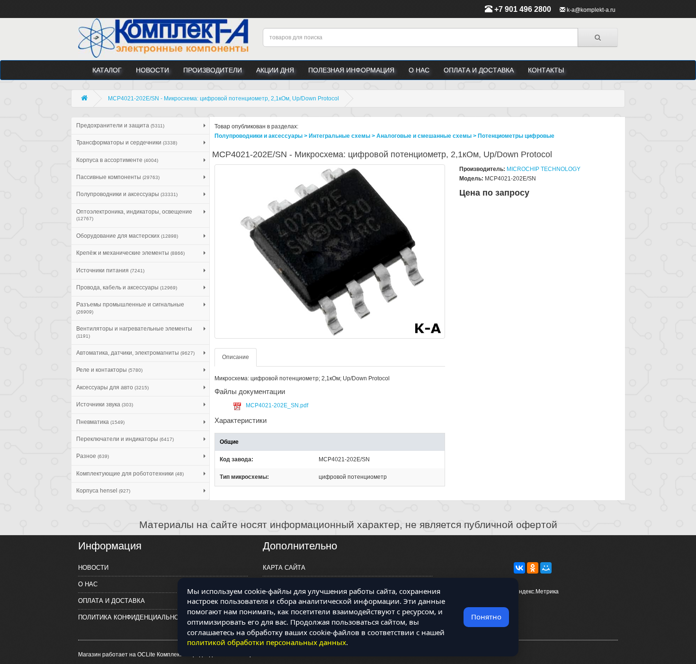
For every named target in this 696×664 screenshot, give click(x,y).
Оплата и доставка (479, 70)
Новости (152, 70)
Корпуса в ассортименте (117, 160)
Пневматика (100, 422)
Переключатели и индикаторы (125, 439)
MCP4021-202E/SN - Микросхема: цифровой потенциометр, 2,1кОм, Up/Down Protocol (223, 98)
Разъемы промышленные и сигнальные (130, 307)
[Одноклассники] (532, 568)
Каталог (107, 70)
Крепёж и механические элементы (130, 253)
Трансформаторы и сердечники (126, 142)
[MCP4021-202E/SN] (330, 251)
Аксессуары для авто (112, 387)
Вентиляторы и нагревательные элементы (134, 331)
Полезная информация (351, 70)
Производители (212, 70)
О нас (419, 70)
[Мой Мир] (546, 568)
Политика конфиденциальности (134, 617)
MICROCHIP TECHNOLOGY (543, 169)
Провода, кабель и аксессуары (126, 287)
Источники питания (110, 270)
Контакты (546, 70)
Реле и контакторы (109, 370)
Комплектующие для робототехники (130, 473)
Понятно (486, 616)
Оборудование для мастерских (127, 236)
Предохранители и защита (120, 125)
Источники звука (104, 404)
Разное (92, 456)
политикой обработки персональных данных (266, 642)
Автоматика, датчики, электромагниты (135, 353)
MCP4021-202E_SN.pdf (277, 405)
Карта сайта (284, 567)
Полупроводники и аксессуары (127, 194)
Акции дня (275, 70)
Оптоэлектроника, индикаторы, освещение (134, 214)
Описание (235, 357)
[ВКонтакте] (519, 568)
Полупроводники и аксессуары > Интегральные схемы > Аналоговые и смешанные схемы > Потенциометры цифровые (384, 136)
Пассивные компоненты (118, 177)
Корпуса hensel (103, 490)
